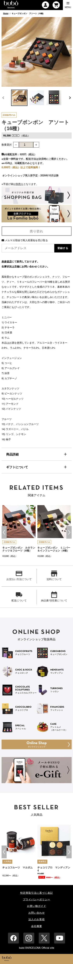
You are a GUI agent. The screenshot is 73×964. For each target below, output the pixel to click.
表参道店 (7, 261)
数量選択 (7, 144)
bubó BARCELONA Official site (36, 947)
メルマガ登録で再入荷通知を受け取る (26, 240)
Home (5, 13)
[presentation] (4, 532)
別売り (19, 184)
